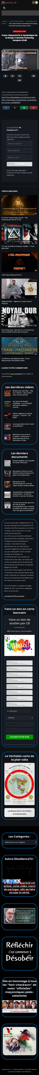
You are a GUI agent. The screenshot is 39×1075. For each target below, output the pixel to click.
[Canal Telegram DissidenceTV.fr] (15, 881)
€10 (19, 681)
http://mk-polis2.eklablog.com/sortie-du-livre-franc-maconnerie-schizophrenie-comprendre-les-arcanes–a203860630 (19, 100)
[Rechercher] (4, 7)
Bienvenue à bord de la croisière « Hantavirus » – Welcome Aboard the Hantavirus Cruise (22, 437)
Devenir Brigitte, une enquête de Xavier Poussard (23, 462)
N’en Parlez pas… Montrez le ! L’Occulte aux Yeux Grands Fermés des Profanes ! (18, 331)
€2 (19, 669)
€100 (19, 698)
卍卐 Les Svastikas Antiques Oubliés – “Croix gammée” (18, 247)
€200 (19, 704)
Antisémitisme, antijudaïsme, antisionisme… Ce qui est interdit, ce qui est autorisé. (23, 494)
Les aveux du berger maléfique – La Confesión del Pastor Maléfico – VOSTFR (22, 404)
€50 (19, 692)
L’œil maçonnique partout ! (12, 275)
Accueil (4, 21)
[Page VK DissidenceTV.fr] (11, 881)
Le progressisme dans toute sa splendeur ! (23, 425)
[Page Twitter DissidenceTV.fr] (8, 881)
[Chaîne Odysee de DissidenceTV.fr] (18, 881)
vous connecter (16, 374)
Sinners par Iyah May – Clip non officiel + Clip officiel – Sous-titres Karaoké (23, 393)
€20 (19, 686)
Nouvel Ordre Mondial (16, 21)
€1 (19, 663)
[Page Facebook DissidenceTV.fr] (4, 881)
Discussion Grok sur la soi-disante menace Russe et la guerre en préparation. (23, 473)
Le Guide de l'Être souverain (14, 596)
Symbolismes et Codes (19, 31)
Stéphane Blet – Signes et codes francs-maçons (17, 302)
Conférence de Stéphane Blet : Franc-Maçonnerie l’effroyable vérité (16, 360)
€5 (19, 675)
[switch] (35, 2)
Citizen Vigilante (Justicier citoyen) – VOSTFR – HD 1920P (22, 415)
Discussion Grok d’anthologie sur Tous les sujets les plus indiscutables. (23, 484)
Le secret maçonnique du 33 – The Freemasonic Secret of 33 (15, 219)
